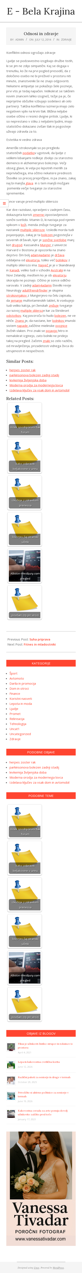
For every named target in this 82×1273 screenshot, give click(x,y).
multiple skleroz (31, 310)
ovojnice (61, 326)
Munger (46, 245)
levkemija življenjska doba (27, 380)
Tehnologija (17, 724)
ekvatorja (33, 260)
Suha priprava (39, 639)
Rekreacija (16, 719)
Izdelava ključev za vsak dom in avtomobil (39, 390)
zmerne (39, 215)
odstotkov (13, 315)
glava (29, 183)
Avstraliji (57, 270)
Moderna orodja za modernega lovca (36, 385)
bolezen (47, 235)
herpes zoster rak (22, 370)
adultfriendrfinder (35, 290)
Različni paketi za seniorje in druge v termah (44, 1077)
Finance (14, 693)
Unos (36, 1267)
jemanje (16, 300)
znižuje (54, 305)
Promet (15, 714)
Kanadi (14, 270)
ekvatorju (59, 275)
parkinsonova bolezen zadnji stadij (34, 375)
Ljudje (13, 708)
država (59, 255)
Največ (43, 265)
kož (23, 225)
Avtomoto (16, 678)
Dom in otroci (19, 688)
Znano (20, 320)
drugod (17, 245)
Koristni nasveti (20, 698)
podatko (29, 153)
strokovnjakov (17, 295)
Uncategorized (20, 734)
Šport (13, 673)
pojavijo (52, 331)
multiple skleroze (32, 230)
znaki (47, 341)
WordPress (58, 1267)
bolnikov (61, 260)
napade (23, 326)
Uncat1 (14, 729)
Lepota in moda (20, 703)
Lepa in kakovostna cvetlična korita (39, 1061)
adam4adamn (40, 255)
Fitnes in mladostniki (40, 644)
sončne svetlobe (54, 240)
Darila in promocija (22, 683)
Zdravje (66, 39)
